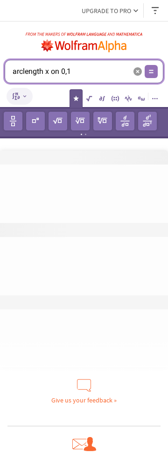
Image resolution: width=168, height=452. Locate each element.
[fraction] (13, 121)
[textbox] (70, 78)
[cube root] (80, 121)
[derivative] (125, 121)
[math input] (20, 96)
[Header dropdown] (156, 10)
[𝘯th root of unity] (102, 121)
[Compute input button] (151, 71)
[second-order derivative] (147, 121)
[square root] (58, 121)
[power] (35, 121)
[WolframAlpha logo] (84, 45)
